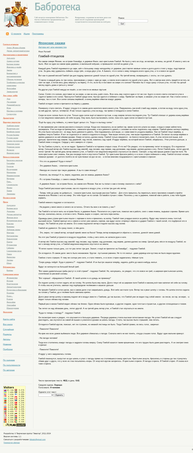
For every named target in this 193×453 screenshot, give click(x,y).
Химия (9, 191)
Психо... (10, 296)
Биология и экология (14, 160)
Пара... (9, 182)
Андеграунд (11, 205)
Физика (9, 188)
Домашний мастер (13, 105)
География (11, 163)
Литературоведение (14, 287)
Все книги (8, 324)
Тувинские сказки (13, 147)
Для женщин (11, 102)
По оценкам (9, 360)
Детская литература (14, 214)
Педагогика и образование (17, 290)
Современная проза (14, 251)
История (10, 281)
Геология (10, 166)
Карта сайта (9, 319)
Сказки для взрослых (15, 141)
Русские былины (13, 135)
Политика (10, 293)
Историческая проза (14, 221)
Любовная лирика (13, 230)
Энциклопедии (12, 92)
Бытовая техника (13, 64)
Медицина (10, 179)
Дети (8, 99)
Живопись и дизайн (14, 67)
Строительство (12, 185)
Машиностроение (13, 176)
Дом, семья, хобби (10, 95)
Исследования (12, 169)
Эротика (10, 260)
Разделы (7, 334)
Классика (10, 224)
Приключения (12, 239)
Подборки (8, 349)
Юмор (9, 263)
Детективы (11, 211)
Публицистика (9, 267)
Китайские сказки (13, 132)
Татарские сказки (13, 144)
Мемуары (10, 233)
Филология (7, 312)
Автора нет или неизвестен (52, 47)
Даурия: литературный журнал (18, 51)
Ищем (27, 33)
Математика (11, 172)
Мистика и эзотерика (14, 111)
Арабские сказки (13, 126)
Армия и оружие (13, 61)
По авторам (9, 370)
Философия (11, 302)
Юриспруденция (13, 308)
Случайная (8, 329)
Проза (5, 202)
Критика (10, 270)
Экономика (11, 194)
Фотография (11, 88)
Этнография (11, 305)
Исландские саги (13, 129)
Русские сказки (12, 138)
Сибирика (10, 248)
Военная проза (12, 208)
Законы (9, 70)
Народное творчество (11, 122)
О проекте (16, 33)
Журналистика (12, 278)
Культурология (12, 284)
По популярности (11, 365)
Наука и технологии (11, 157)
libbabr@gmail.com (38, 439)
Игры (9, 108)
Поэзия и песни (9, 198)
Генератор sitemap (12, 443)
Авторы (6, 339)
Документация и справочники (15, 55)
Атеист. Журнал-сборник (16, 48)
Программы (38, 33)
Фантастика (11, 257)
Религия (10, 299)
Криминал (10, 227)
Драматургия (8, 118)
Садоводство (11, 114)
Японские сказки (13, 153)
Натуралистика (12, 236)
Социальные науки (11, 274)
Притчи (9, 242)
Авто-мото (11, 58)
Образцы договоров (14, 79)
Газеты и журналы (10, 44)
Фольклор (10, 150)
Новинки (7, 344)
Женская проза (12, 217)
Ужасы (9, 254)
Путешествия (12, 245)
